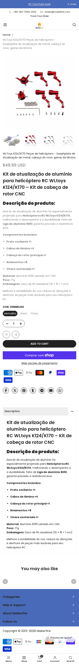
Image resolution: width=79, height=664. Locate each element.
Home (6, 35)
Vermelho (10, 313)
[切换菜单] (5, 24)
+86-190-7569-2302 (24, 11)
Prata (34, 313)
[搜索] (74, 24)
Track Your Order (39, 16)
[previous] (5, 581)
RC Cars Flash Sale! (39, 4)
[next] (73, 581)
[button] (6, 334)
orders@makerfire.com (57, 11)
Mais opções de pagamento (39, 363)
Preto (23, 313)
